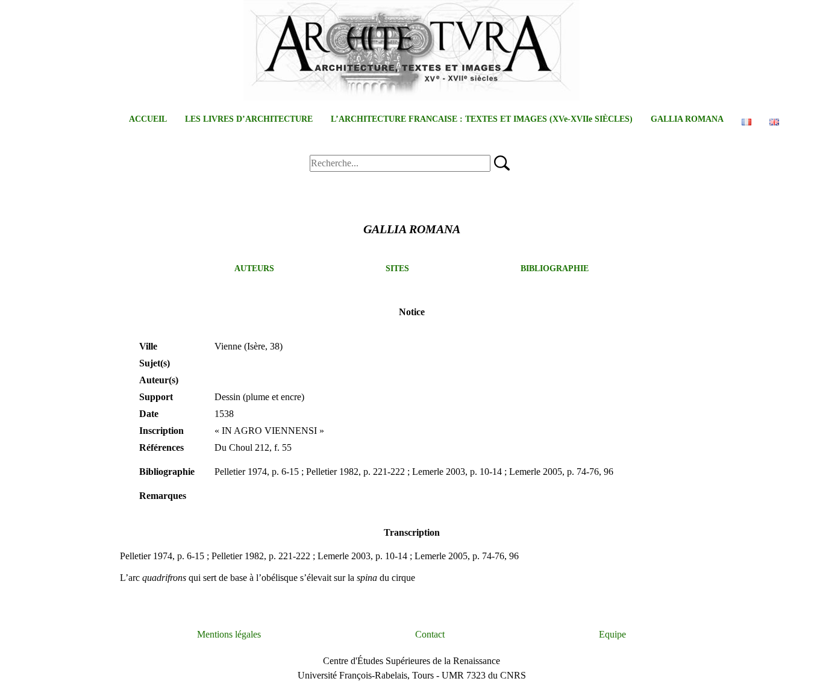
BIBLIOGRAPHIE (555, 268)
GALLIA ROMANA (687, 119)
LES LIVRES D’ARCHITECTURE (249, 119)
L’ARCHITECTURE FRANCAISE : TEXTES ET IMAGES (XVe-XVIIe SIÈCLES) (482, 119)
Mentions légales (229, 634)
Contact (430, 634)
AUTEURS (254, 268)
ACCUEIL (148, 119)
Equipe (612, 634)
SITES (397, 268)
